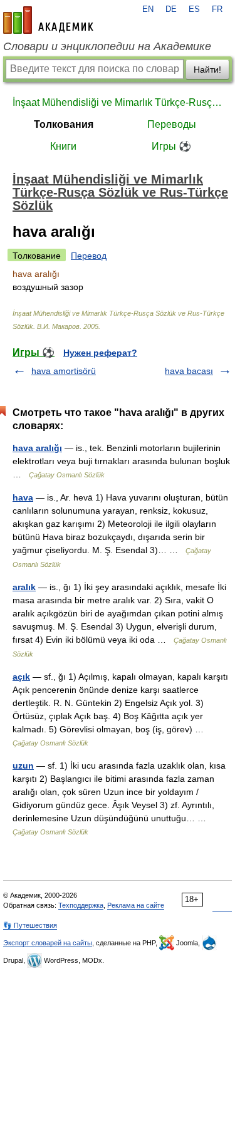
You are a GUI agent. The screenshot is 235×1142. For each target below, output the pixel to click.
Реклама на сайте (135, 905)
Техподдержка (80, 905)
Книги (63, 146)
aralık (24, 587)
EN (148, 9)
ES (194, 9)
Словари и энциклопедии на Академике (107, 46)
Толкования (63, 124)
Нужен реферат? (100, 353)
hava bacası (189, 371)
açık (21, 677)
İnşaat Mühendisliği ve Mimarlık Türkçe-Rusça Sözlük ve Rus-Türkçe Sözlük (117, 102)
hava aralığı (37, 448)
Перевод (89, 256)
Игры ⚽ (171, 146)
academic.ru (48, 20)
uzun (23, 765)
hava (23, 497)
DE (171, 9)
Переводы (171, 124)
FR (217, 9)
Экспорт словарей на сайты (47, 943)
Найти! (207, 70)
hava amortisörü (63, 371)
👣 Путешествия (30, 925)
